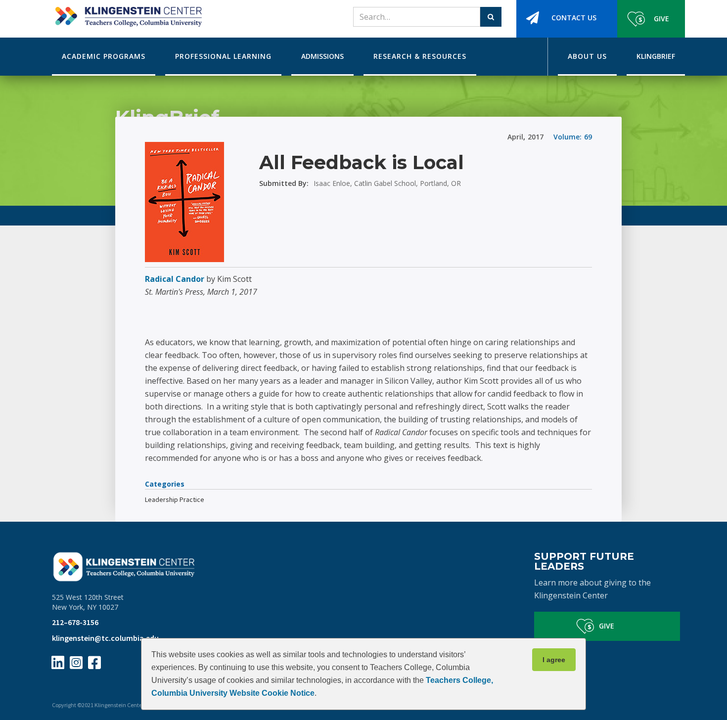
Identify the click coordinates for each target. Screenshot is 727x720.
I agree (554, 660)
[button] (103, 57)
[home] (127, 13)
